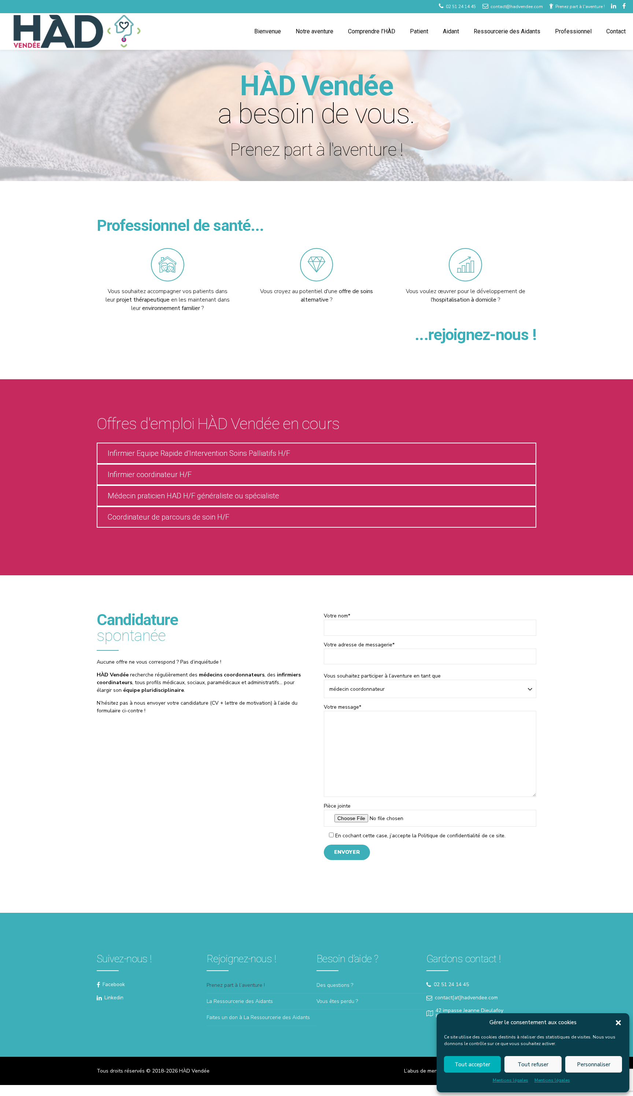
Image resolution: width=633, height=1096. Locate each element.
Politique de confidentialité (449, 835)
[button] (618, 1022)
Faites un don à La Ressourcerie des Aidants (258, 1017)
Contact (616, 31)
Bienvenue (267, 31)
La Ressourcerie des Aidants (240, 1001)
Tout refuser (533, 1064)
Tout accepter (472, 1064)
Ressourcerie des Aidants (507, 31)
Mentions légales (510, 1080)
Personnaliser (593, 1064)
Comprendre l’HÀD (371, 31)
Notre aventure (314, 31)
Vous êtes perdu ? (337, 1001)
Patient (419, 31)
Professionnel (573, 31)
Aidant (451, 31)
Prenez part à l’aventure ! (236, 985)
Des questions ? (334, 985)
